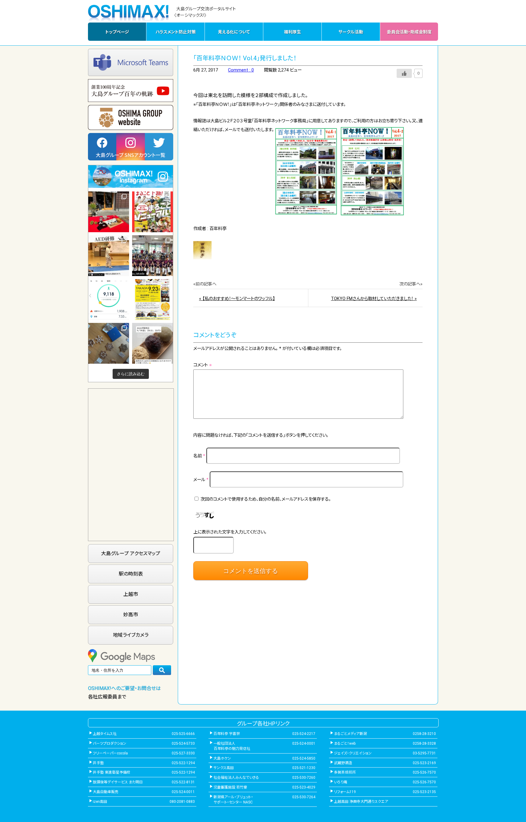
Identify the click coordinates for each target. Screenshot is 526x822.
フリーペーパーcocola (110, 753)
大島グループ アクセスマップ (130, 553)
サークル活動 (350, 32)
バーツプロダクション (109, 743)
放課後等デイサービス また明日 (118, 782)
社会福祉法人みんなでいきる (236, 777)
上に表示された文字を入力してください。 (230, 532)
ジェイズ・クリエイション (353, 753)
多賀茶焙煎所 (345, 772)
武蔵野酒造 (343, 763)
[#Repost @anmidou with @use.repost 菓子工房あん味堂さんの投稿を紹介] (152, 343)
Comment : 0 (241, 70)
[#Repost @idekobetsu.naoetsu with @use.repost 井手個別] (108, 299)
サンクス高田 (223, 768)
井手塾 (98, 763)
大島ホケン (222, 758)
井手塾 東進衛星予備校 (111, 772)
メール (201, 479)
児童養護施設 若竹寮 (230, 787)
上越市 (130, 594)
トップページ (117, 32)
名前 (199, 456)
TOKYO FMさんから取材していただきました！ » (374, 298)
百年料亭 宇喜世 (226, 734)
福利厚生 (292, 32)
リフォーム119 (345, 792)
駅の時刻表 (131, 574)
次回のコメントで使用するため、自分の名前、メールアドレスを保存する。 (266, 499)
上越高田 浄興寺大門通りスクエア (361, 801)
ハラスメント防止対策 (176, 32)
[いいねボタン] (404, 73)
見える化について (234, 32)
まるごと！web (345, 743)
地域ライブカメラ (131, 635)
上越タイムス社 (105, 734)
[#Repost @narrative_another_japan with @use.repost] (152, 299)
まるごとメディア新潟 (350, 734)
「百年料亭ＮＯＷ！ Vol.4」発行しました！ (244, 58)
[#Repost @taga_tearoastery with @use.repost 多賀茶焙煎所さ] (108, 211)
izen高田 (100, 801)
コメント (202, 365)
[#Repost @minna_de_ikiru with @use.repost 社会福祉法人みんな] (108, 255)
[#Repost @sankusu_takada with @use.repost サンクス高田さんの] (152, 255)
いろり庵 (340, 782)
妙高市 (130, 614)
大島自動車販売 (105, 792)
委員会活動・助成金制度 (409, 32)
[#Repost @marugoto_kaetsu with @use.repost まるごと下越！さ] (152, 211)
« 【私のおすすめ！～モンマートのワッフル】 (237, 298)
